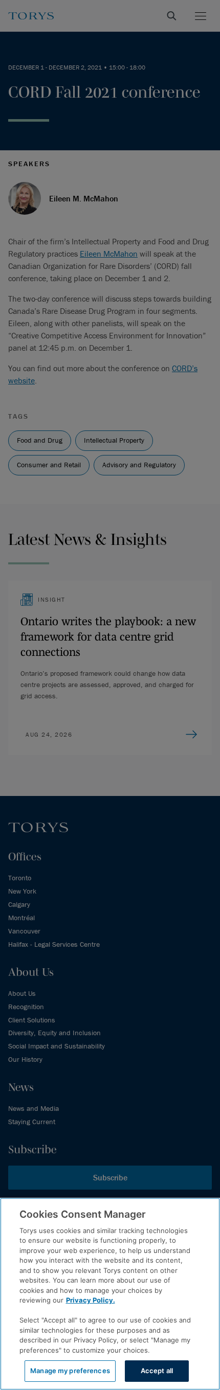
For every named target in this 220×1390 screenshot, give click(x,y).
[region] (110, 1294)
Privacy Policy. (90, 1300)
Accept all (157, 1370)
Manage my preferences (70, 1370)
